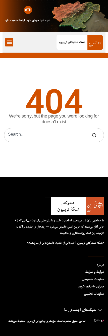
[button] (9, 42)
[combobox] (48, 135)
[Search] (95, 135)
